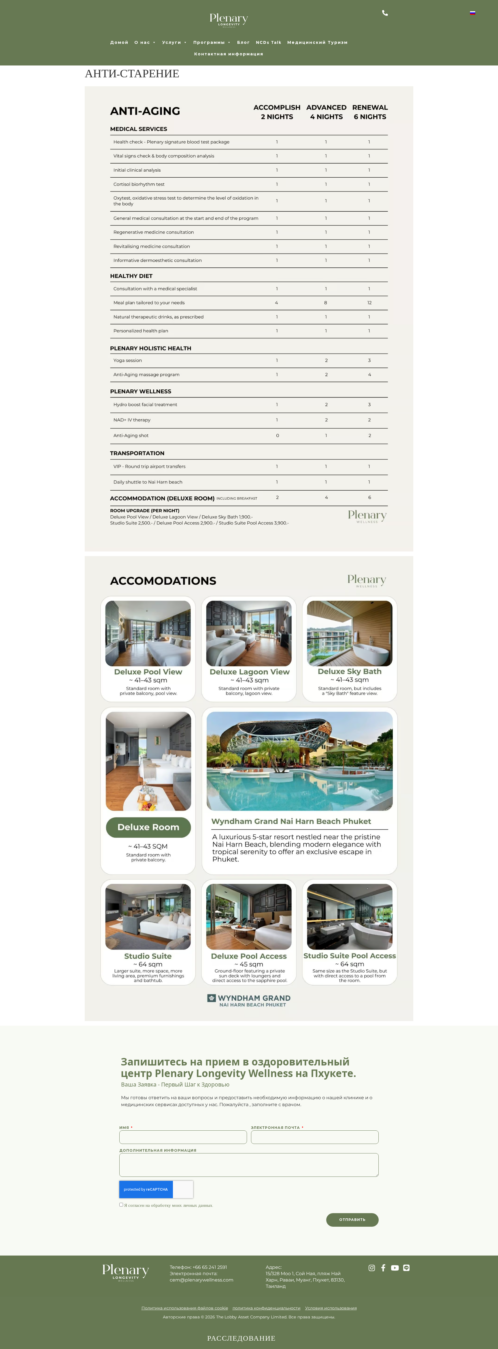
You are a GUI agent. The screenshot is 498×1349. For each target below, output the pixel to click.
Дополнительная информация (158, 1150)
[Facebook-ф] (383, 1267)
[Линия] (406, 1267)
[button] (174, 42)
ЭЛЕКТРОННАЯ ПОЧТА (276, 1127)
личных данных (197, 1206)
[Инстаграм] (371, 1267)
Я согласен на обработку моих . (168, 1206)
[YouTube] (394, 1267)
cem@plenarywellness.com (201, 1280)
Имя (124, 1127)
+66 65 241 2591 (210, 1267)
